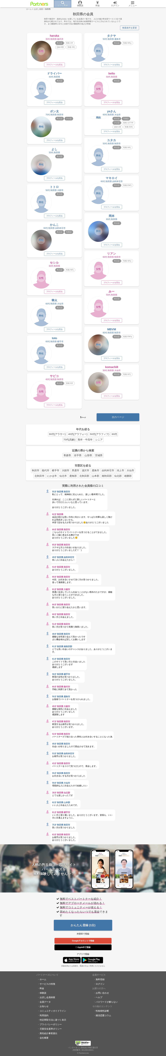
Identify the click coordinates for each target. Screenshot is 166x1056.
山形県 (88, 455)
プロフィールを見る (54, 65)
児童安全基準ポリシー (51, 1029)
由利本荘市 (108, 470)
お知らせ (44, 1006)
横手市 (55, 470)
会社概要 (44, 1037)
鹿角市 (95, 470)
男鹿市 (75, 470)
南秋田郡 (107, 476)
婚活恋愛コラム (103, 1015)
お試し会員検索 (47, 997)
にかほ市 (52, 476)
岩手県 (77, 455)
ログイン (100, 984)
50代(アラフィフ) (99, 434)
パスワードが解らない (107, 1002)
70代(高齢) (69, 439)
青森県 (67, 455)
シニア (99, 439)
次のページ (118, 417)
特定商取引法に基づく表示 (53, 1020)
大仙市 (130, 470)
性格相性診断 (102, 1011)
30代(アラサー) (57, 434)
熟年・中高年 (85, 439)
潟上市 (120, 470)
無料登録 (100, 979)
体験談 (43, 993)
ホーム (43, 979)
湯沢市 (85, 470)
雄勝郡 (128, 476)
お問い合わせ (102, 993)
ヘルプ (99, 997)
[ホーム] (39, 3)
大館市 (65, 470)
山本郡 (95, 476)
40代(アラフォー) (77, 434)
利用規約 (44, 1015)
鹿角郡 (73, 476)
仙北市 (63, 476)
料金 (42, 988)
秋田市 (35, 470)
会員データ (45, 1002)
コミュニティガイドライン (53, 1011)
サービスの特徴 (47, 984)
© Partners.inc (83, 1053)
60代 (114, 434)
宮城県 (98, 455)
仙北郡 (118, 476)
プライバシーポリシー (51, 1024)
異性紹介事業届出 (48, 1033)
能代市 (45, 470)
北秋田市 (39, 476)
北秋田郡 (84, 476)
